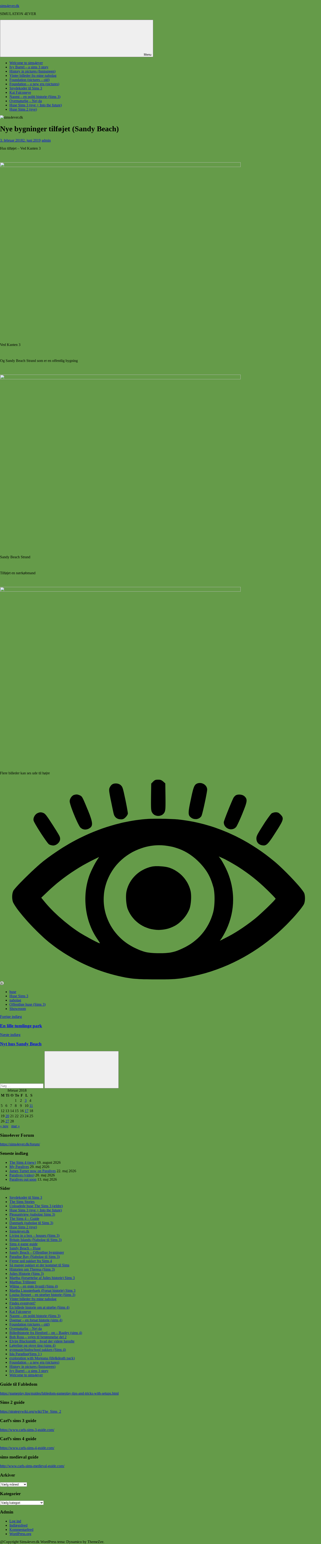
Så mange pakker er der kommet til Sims (39, 1265)
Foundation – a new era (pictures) (34, 84)
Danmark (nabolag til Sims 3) (31, 1223)
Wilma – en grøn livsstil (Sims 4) (33, 1286)
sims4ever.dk (9, 6)
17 (26, 1111)
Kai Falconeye (20, 92)
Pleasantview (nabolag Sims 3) (32, 1214)
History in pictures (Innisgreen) (32, 71)
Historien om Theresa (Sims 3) (32, 1269)
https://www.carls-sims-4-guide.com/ (27, 1448)
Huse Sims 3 (18, 996)
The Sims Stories (22, 1202)
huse (12, 992)
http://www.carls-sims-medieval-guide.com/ (32, 1466)
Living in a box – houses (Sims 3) (34, 1236)
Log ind (15, 1521)
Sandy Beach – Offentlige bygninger (36, 1252)
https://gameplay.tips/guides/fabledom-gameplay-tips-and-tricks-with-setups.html (59, 1393)
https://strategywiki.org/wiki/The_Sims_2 (30, 1411)
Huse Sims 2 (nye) (23, 109)
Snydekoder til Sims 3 (25, 88)
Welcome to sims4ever (26, 63)
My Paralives (19, 1167)
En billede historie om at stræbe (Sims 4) (39, 1307)
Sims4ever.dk (19, 1231)
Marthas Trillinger (22, 1282)
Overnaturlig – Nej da (25, 101)
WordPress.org (20, 1534)
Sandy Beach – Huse (25, 1248)
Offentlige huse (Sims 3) (27, 1004)
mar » (15, 1126)
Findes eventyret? (22, 1303)
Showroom (17, 1009)
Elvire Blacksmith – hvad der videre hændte (41, 1341)
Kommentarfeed (21, 1530)
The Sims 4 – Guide (24, 1219)
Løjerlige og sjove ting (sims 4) (32, 1345)
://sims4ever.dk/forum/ (23, 1144)
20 (7, 1116)
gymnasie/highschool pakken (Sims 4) (37, 1350)
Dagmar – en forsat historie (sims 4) (35, 1320)
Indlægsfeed (18, 1525)
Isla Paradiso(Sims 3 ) (25, 1354)
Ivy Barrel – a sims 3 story (28, 67)
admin (46, 140)
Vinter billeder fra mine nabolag (32, 76)
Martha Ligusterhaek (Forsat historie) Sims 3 (42, 1290)
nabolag (15, 1000)
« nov (4, 1126)
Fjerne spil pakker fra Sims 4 (30, 1261)
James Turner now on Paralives (32, 1171)
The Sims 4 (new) (22, 1162)
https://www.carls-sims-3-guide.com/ (27, 1430)
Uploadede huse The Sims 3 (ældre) (36, 1206)
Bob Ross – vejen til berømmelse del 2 (38, 1337)
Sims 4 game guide (23, 1244)
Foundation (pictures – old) (29, 80)
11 (31, 1106)
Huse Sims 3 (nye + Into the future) (35, 105)
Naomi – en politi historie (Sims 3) (34, 97)
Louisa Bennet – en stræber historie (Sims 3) (42, 1295)
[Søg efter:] (22, 1086)
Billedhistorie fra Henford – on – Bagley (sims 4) (45, 1333)
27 (7, 1121)
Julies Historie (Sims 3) (26, 1274)
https (3, 1144)
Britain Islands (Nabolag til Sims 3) (35, 1240)
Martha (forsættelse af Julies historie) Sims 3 (42, 1278)
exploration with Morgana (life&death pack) (42, 1358)
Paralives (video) (21, 1175)
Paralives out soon (22, 1179)
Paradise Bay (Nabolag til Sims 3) (34, 1257)
